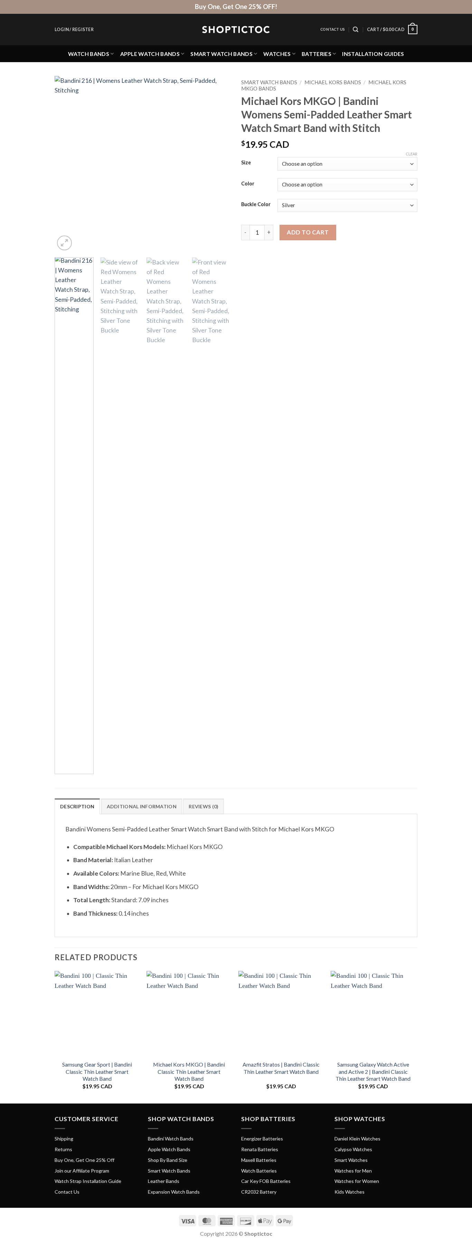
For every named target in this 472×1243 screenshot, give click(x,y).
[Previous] (66, 164)
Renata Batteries (259, 1149)
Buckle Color (256, 204)
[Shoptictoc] (236, 30)
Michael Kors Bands (332, 82)
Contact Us (332, 29)
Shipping (64, 1138)
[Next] (219, 164)
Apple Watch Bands (150, 53)
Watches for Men (353, 1171)
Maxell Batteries (258, 1160)
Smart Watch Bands (221, 53)
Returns (63, 1149)
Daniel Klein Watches (357, 1138)
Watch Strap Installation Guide (88, 1181)
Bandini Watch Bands (170, 1138)
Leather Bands (163, 1181)
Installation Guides (373, 53)
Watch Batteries (259, 1171)
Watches (277, 53)
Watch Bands (89, 53)
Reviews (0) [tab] (203, 806)
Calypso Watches (353, 1149)
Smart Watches (351, 1160)
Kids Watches (349, 1192)
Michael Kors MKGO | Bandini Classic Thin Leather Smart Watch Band (189, 1071)
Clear (411, 154)
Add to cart (308, 232)
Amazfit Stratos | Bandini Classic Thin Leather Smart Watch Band (281, 1068)
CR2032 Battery (258, 1192)
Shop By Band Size (167, 1160)
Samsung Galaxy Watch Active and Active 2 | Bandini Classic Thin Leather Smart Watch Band (373, 1071)
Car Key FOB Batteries (266, 1181)
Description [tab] (77, 806)
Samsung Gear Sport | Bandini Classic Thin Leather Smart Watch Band (97, 1071)
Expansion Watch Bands (174, 1192)
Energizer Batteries (262, 1138)
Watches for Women (356, 1181)
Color (247, 183)
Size (246, 162)
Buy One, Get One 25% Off (84, 1160)
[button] (74, 30)
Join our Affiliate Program (82, 1171)
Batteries (316, 53)
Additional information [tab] (142, 806)
